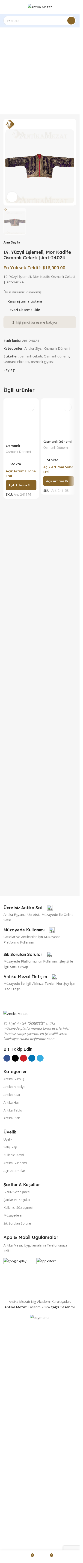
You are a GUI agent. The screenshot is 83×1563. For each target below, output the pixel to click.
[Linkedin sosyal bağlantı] (34, 686)
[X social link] (23, 686)
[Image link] (15, 1239)
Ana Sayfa (11, 558)
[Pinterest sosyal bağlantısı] (29, 686)
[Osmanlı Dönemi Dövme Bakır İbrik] (58, 888)
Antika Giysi (33, 664)
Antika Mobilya (14, 1313)
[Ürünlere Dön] (68, 558)
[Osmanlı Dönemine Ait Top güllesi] (21, 888)
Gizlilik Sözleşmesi (16, 1418)
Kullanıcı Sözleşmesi (18, 1434)
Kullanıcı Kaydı (13, 1381)
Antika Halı (11, 1329)
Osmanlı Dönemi (57, 664)
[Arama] (71, 20)
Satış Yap (10, 1373)
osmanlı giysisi (42, 678)
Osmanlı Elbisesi (16, 678)
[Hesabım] (74, 6)
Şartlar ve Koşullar (16, 1426)
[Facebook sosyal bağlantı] (18, 686)
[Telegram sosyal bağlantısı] (40, 686)
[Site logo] (40, 6)
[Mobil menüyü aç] (5, 6)
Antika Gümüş (13, 1305)
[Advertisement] (41, 71)
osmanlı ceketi (31, 672)
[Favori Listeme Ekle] (30, 723)
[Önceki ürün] (62, 558)
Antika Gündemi (15, 1389)
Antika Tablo (12, 1336)
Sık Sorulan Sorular (17, 1449)
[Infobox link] (28, 1134)
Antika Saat (11, 1321)
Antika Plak (11, 1344)
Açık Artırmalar (14, 1397)
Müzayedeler (13, 1441)
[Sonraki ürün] (73, 558)
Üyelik (7, 1365)
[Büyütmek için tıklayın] (12, 197)
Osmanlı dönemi (56, 672)
